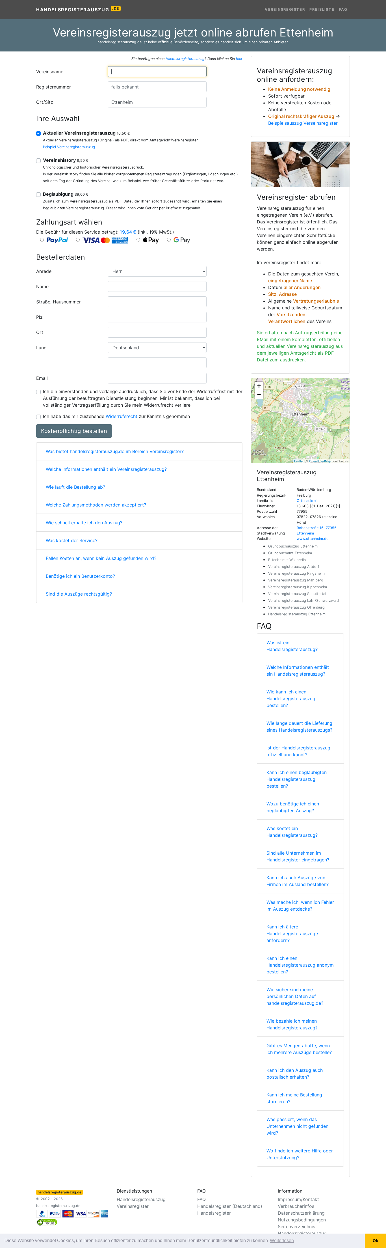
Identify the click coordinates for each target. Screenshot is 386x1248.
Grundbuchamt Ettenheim (290, 553)
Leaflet (298, 461)
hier (239, 59)
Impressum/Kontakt (298, 1199)
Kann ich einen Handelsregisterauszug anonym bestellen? (300, 965)
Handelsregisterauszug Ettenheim (297, 614)
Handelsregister (214, 1213)
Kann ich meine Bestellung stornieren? (294, 1098)
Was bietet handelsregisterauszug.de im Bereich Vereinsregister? (115, 451)
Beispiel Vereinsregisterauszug (69, 147)
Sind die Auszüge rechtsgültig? (79, 594)
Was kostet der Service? (71, 540)
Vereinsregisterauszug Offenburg (296, 607)
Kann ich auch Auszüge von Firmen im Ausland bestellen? (297, 881)
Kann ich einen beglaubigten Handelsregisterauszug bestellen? (296, 779)
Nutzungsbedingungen (302, 1220)
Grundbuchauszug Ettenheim (293, 546)
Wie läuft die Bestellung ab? (75, 487)
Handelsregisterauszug (77, 9)
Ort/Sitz (44, 102)
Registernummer (53, 87)
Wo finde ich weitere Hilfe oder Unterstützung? (299, 1154)
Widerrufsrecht (121, 416)
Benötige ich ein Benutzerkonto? (80, 576)
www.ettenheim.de (312, 538)
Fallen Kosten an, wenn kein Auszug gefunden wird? (101, 558)
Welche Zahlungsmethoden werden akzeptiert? (96, 505)
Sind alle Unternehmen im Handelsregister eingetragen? (297, 856)
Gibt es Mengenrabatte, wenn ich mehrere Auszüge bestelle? (299, 1049)
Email (42, 378)
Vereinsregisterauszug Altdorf (293, 566)
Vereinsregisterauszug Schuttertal (297, 594)
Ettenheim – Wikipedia (287, 560)
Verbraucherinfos (296, 1206)
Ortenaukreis (307, 501)
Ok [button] (375, 1240)
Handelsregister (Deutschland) (229, 1206)
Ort (39, 332)
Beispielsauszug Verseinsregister (303, 123)
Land (41, 347)
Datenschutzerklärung (301, 1213)
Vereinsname (49, 71)
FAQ (343, 9)
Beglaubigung (65, 194)
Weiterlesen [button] (282, 1240)
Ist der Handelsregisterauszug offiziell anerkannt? (298, 751)
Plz (39, 317)
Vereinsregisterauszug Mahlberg (295, 580)
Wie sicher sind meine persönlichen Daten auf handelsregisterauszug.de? (294, 996)
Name (42, 286)
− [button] (259, 394)
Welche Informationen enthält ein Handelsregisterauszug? (297, 670)
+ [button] (259, 385)
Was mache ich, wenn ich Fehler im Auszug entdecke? (300, 905)
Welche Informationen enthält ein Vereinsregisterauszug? (106, 469)
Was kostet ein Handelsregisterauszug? (292, 831)
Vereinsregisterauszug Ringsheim (296, 573)
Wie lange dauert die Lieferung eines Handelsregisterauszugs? (299, 726)
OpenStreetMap (320, 461)
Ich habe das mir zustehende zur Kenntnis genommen (116, 416)
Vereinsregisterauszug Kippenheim (297, 587)
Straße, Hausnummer (58, 302)
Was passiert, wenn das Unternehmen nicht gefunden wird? (297, 1126)
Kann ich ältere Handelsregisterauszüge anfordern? (292, 933)
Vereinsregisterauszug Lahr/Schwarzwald (303, 600)
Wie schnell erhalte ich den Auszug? (84, 522)
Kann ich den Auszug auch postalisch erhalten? (294, 1073)
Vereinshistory (65, 160)
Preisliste (321, 9)
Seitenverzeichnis (296, 1226)
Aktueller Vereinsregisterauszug (86, 133)
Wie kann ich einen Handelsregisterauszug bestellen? (290, 698)
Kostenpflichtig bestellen (74, 431)
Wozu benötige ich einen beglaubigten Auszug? (292, 807)
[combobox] (157, 71)
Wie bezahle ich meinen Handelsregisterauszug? (292, 1024)
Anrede (43, 271)
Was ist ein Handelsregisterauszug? (292, 646)
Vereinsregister (285, 9)
